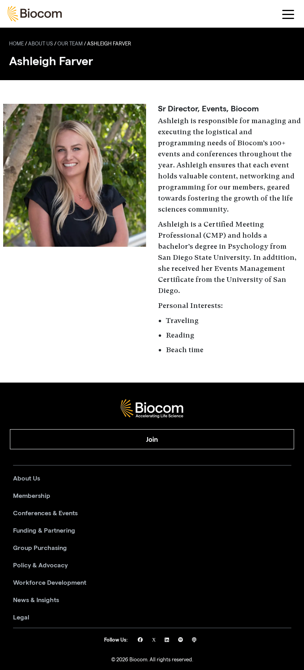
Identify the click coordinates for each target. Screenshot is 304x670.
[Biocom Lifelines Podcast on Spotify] (181, 640)
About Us (40, 44)
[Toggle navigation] (288, 14)
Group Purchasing (40, 548)
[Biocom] (34, 14)
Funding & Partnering (44, 530)
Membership (31, 496)
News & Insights (36, 600)
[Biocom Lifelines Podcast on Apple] (194, 640)
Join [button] (152, 439)
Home (16, 44)
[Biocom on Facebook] (141, 640)
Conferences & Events (45, 513)
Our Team (70, 44)
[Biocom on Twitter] (154, 640)
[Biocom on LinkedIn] (167, 640)
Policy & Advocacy (40, 565)
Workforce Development (49, 583)
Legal (21, 617)
